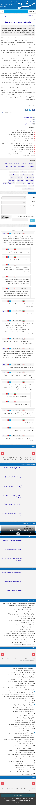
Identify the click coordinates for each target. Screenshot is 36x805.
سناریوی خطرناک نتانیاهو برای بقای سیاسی (25, 701)
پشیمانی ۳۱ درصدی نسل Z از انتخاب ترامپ (24, 677)
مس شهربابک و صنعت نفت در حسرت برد (25, 741)
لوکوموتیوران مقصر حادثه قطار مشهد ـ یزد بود (23, 145)
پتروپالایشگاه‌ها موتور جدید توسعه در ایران (11, 572)
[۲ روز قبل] (28, 561)
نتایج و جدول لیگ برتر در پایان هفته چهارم (24, 722)
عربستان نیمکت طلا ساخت (28, 607)
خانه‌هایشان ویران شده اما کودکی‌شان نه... (24, 763)
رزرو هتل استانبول (14, 175)
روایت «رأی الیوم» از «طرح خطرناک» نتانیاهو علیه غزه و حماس (20, 754)
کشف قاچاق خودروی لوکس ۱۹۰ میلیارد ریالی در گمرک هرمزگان (27, 458)
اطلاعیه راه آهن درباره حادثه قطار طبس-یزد (24, 152)
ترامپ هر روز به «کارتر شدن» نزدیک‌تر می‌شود (24, 737)
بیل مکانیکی (23, 163)
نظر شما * (32, 206)
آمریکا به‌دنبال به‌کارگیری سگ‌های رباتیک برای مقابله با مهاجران (20, 690)
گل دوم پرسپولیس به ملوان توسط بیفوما (25, 770)
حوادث (10, 163)
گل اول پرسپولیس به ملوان (28, 774)
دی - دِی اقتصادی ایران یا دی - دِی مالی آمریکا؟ (24, 705)
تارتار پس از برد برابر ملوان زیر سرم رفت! (25, 709)
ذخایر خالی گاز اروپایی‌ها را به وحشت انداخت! (24, 718)
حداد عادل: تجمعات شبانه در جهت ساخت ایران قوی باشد (21, 679)
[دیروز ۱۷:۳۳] (28, 470)
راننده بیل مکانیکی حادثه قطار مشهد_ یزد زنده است (22, 149)
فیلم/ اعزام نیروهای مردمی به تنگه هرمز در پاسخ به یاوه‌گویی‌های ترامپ (18, 603)
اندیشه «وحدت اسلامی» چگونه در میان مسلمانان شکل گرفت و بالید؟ (19, 692)
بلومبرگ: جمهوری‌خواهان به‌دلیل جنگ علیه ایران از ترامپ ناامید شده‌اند (18, 688)
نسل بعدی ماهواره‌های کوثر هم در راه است (11, 504)
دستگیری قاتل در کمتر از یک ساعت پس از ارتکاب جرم (22, 631)
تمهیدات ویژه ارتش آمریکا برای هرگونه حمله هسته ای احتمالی (20, 616)
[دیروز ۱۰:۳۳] (26, 452)
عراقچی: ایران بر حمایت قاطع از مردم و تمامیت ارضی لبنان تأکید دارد (19, 635)
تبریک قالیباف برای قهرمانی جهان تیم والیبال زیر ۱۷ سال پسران (20, 707)
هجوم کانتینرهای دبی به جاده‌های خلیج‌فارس (24, 625)
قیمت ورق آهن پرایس (8, 183)
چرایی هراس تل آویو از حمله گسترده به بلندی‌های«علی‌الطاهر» (20, 614)
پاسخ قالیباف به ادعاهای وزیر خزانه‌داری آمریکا (24, 610)
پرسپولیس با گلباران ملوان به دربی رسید (12, 540)
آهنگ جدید (11, 180)
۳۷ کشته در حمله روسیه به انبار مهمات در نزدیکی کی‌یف (22, 638)
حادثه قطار (31, 163)
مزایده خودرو (31, 183)
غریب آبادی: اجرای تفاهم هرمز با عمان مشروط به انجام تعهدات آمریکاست (17, 694)
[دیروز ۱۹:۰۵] (28, 575)
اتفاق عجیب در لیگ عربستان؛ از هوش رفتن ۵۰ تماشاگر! (21, 605)
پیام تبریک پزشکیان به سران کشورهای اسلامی (24, 759)
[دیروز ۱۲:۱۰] (28, 507)
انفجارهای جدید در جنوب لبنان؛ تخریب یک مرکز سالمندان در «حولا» (19, 739)
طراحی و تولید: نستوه (18, 803)
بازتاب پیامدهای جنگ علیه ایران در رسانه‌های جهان (23, 711)
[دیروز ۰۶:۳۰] (9, 783)
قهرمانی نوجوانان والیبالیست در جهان (12, 549)
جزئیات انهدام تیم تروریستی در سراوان (12, 477)
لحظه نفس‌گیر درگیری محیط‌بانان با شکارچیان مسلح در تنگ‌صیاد (20, 531)
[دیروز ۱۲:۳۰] (28, 488)
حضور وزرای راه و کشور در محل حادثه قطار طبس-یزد (22, 141)
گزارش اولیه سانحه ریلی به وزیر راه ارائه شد (24, 139)
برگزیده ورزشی (31, 537)
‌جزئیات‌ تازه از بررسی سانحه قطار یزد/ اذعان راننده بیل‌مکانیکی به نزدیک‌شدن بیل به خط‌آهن (20, 154)
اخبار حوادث (16, 163)
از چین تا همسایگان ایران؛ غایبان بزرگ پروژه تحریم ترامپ (21, 733)
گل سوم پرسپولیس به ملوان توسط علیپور (25, 752)
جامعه (31, 11)
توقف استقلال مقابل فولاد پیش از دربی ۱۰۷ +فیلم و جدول (11, 559)
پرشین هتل (20, 180)
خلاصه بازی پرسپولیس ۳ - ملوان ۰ (26, 728)
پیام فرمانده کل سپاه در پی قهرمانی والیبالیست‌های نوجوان (21, 681)
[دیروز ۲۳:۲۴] (26, 654)
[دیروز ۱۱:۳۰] (28, 516)
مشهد (15, 166)
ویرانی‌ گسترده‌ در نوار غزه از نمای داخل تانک (24, 683)
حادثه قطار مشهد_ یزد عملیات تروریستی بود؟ (23, 147)
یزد (11, 166)
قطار (6, 163)
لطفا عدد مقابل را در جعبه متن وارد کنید (26, 216)
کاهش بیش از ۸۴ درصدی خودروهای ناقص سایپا (23, 757)
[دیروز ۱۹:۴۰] (28, 552)
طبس (7, 166)
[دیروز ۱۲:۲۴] (28, 498)
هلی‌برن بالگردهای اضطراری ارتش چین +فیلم (24, 720)
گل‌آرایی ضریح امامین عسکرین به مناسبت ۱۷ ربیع (23, 746)
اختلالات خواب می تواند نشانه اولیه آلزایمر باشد (23, 668)
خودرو (33, 446)
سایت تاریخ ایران (14, 172)
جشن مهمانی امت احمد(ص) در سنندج (12, 581)
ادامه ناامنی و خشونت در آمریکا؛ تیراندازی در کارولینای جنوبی (21, 724)
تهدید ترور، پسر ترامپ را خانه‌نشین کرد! (25, 748)
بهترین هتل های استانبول (27, 175)
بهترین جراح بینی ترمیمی (16, 177)
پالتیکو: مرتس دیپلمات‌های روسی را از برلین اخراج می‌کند (21, 750)
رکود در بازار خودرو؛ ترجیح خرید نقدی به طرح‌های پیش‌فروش (10, 458)
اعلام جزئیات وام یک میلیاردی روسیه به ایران (24, 629)
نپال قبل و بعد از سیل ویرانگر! (27, 618)
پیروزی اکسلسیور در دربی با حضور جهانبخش (24, 765)
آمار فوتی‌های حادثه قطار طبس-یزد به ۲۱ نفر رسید (22, 132)
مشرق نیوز (22, 4)
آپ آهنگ (31, 172)
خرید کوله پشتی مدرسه (28, 189)
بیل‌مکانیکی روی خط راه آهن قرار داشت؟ (18, 22)
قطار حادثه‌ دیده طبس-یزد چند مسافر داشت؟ (23, 130)
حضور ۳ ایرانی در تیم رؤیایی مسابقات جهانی (24, 767)
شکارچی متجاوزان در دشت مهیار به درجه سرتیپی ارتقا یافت (11, 496)
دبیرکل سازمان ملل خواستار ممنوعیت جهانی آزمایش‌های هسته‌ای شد (19, 696)
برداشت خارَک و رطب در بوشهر (14, 590)
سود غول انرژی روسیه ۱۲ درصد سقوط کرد (25, 670)
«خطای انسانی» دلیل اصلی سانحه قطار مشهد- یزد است (21, 134)
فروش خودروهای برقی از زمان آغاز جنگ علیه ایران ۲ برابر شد (20, 675)
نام (34, 197)
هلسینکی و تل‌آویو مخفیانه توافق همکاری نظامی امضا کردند (21, 772)
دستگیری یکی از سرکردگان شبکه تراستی (12, 468)
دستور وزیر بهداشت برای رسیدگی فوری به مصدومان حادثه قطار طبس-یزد (17, 143)
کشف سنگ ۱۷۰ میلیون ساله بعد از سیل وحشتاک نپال (22, 672)
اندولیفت (31, 186)
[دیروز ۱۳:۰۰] (28, 584)
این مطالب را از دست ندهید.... (28, 464)
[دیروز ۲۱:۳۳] (28, 543)
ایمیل (33, 202)
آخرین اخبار (32, 666)
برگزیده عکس (32, 569)
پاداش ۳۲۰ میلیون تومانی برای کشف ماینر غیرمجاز (11, 514)
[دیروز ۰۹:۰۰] (28, 593)
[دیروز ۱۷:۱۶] (9, 654)
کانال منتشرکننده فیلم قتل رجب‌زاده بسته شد (12, 487)
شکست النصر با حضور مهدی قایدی (26, 703)
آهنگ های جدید (30, 180)
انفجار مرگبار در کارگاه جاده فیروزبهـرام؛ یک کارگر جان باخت (27, 659)
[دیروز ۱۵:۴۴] (28, 479)
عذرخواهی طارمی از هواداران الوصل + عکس (24, 612)
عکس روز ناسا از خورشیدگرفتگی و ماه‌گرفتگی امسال (22, 640)
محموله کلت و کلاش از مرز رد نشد (26, 622)
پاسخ (4, 233)
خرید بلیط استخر (21, 183)
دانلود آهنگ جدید (29, 177)
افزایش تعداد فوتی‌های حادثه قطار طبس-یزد (23, 136)
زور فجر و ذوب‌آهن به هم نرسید (27, 735)
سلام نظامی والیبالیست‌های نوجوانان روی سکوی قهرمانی (21, 761)
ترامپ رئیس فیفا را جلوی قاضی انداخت (25, 627)
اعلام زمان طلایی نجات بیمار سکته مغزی (10, 789)
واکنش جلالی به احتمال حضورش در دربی (25, 716)
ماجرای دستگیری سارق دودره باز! (10, 659)
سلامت (33, 777)
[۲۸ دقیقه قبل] (26, 783)
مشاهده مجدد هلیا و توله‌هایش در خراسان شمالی (23, 642)
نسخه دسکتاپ (18, 795)
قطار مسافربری (31, 166)
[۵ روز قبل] (9, 452)
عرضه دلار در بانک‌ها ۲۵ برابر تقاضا (26, 744)
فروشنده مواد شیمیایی (21, 186)
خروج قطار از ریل (22, 166)
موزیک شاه (23, 172)
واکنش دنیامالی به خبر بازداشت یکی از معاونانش (23, 726)
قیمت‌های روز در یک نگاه (29, 523)
